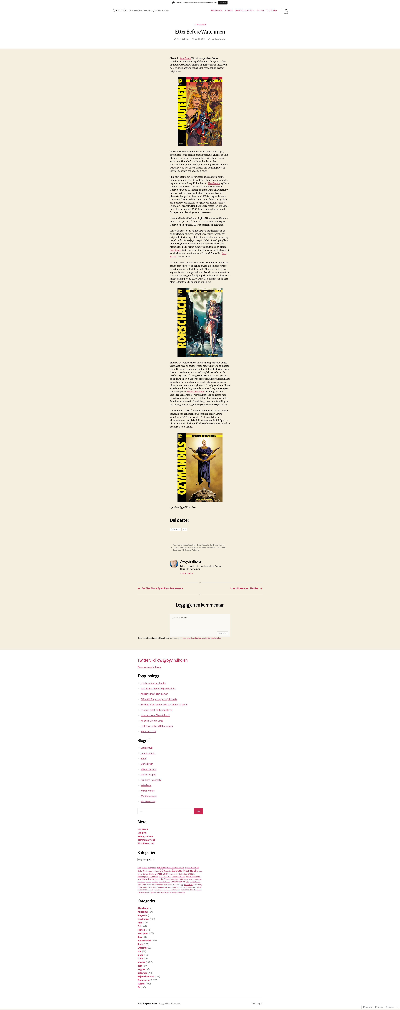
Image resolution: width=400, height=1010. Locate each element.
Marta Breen (147, 764)
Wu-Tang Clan (161, 892)
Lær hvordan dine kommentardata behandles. (202, 638)
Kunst (140, 944)
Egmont (149, 877)
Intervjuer (143, 933)
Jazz (140, 937)
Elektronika (143, 919)
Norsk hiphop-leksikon (244, 10)
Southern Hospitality (151, 780)
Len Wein (202, 547)
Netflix (144, 885)
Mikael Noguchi (148, 769)
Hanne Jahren (148, 753)
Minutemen (210, 547)
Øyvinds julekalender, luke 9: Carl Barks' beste (164, 704)
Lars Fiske (148, 882)
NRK (169, 885)
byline (182, 868)
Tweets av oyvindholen (149, 667)
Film (140, 922)
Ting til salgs (271, 10)
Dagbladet (167, 871)
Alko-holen (143, 908)
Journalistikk (144, 940)
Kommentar (222, 633)
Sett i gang (223, 2)
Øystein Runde (180, 892)
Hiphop (141, 930)
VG (149, 892)
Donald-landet (148, 874)
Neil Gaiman (196, 882)
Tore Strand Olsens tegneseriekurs (158, 688)
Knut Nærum (141, 882)
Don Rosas (175, 250)
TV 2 (146, 892)
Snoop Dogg (175, 887)
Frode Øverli (191, 876)
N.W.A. (187, 882)
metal (140, 955)
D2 (161, 870)
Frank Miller (181, 877)
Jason (157, 879)
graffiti (139, 879)
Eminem (155, 877)
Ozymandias (220, 547)
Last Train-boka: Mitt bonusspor (157, 726)
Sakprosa (142, 973)
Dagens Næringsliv (185, 870)
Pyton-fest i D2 (148, 731)
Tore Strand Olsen (187, 890)
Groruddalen (148, 879)
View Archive (186, 573)
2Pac (139, 868)
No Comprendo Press (159, 885)
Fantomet (161, 877)
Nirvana (149, 885)
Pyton (140, 887)
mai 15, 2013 (200, 39)
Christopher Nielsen (151, 871)
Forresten (175, 877)
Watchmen (185, 58)
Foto (140, 926)
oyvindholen (184, 39)
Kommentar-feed (146, 840)
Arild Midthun (171, 868)
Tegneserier (200, 25)
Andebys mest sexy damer (154, 694)
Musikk (141, 962)
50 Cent (144, 868)
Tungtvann (197, 890)
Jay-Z (163, 879)
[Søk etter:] (165, 811)
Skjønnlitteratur (146, 976)
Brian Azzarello (203, 545)
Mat (139, 951)
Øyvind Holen (119, 10)
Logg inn (142, 832)
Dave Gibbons (184, 547)
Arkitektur (143, 912)
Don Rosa (194, 547)
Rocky (155, 887)
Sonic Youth (184, 887)
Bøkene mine (216, 10)
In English (228, 10)
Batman (177, 868)
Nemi (139, 885)
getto (198, 877)
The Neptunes (167, 890)
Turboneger (141, 892)
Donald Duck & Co (175, 874)
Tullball (141, 983)
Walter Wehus (148, 790)
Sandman (167, 887)
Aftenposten (152, 868)
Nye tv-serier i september (153, 683)
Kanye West (188, 879)
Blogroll (142, 915)
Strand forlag (150, 890)
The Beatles (159, 890)
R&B (140, 965)
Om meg (260, 10)
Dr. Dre (184, 874)
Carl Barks (214, 545)
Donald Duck (161, 873)
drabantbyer (142, 877)
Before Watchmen (189, 545)
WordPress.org (148, 801)
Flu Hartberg (167, 877)
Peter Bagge (180, 885)
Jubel (143, 758)
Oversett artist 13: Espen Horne (156, 710)
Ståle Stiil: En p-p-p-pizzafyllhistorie (159, 699)
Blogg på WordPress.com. (170, 1004)
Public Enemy (197, 885)
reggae (141, 969)
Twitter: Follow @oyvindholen (163, 660)
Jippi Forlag (179, 879)
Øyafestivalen (171, 892)
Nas (191, 882)
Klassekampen (197, 879)
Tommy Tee (175, 890)
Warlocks (153, 892)
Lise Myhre (155, 882)
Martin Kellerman (164, 882)
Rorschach (177, 550)
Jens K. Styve (170, 879)
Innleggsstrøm (145, 836)
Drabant (191, 874)
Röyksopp (161, 887)
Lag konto (143, 829)
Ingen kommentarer (218, 39)
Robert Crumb (147, 887)
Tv (139, 987)
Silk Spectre (186, 550)
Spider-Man (191, 887)
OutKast (173, 885)
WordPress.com (149, 796)
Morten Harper (148, 774)
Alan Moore (214, 183)
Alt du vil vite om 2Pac (152, 720)
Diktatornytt (146, 748)
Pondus (188, 884)
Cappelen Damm (190, 868)
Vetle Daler (146, 785)
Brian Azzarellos (195, 391)
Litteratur (142, 947)
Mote (140, 958)
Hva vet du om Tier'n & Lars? (155, 715)
